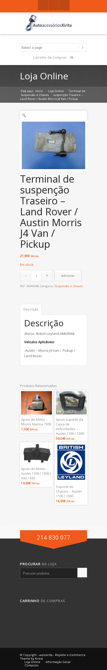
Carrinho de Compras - (51, 57)
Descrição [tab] (30, 309)
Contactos (31, 665)
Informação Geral (58, 662)
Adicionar (68, 276)
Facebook (43, 5)
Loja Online (44, 76)
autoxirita (45, 655)
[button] (53, 115)
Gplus (54, 5)
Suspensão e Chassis (35, 95)
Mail (64, 5)
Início (39, 91)
